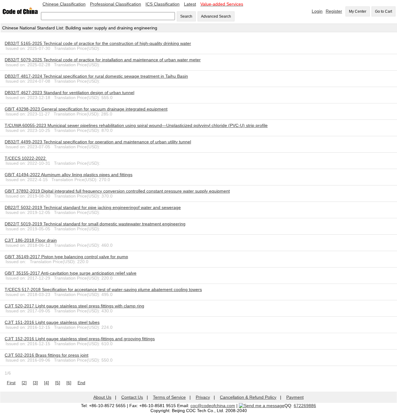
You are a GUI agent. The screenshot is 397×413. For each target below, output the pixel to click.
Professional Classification (115, 4)
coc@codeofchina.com (212, 405)
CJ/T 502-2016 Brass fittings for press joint (46, 355)
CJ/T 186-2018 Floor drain (31, 240)
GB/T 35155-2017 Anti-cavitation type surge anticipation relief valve (70, 273)
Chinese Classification (64, 4)
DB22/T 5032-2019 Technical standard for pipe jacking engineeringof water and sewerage (93, 207)
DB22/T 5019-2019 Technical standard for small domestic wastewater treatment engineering (95, 223)
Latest (190, 4)
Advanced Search (216, 16)
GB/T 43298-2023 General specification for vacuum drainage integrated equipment (86, 109)
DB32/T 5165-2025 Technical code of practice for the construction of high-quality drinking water (98, 43)
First (11, 382)
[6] (68, 382)
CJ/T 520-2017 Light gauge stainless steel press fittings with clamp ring (74, 305)
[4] (46, 382)
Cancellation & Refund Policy (248, 397)
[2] (24, 382)
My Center (357, 11)
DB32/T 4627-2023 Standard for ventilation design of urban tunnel (69, 92)
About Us (102, 397)
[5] (57, 382)
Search (186, 16)
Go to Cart (383, 11)
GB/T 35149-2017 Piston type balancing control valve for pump (66, 256)
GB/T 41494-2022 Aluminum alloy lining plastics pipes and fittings (68, 174)
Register (334, 11)
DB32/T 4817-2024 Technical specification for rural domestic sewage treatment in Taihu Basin (96, 76)
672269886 (305, 405)
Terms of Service (169, 397)
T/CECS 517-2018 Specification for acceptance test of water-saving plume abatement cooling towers (103, 289)
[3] (35, 382)
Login (317, 11)
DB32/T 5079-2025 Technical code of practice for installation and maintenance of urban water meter (103, 59)
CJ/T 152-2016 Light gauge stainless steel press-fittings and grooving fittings (80, 338)
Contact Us (132, 397)
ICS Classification (162, 4)
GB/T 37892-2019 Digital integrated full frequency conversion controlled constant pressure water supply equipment (117, 191)
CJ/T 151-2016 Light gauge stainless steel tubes (52, 322)
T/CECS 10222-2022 (26, 158)
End (81, 382)
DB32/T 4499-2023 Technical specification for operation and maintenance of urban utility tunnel (98, 141)
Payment (295, 397)
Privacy (203, 397)
